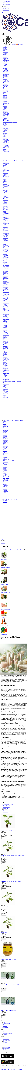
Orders (4, 1024)
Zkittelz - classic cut (5, 932)
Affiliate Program (7, 1048)
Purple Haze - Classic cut (6, 906)
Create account (6, 1023)
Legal (4, 1049)
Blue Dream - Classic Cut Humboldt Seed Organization (12, 855)
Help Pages (5, 1031)
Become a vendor (7, 1047)
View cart (3, 543)
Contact (5, 1034)
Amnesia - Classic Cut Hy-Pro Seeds (8, 830)
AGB (8, 1069)
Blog (4, 1041)
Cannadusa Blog (6, 1)
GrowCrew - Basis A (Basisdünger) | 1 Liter (10, 984)
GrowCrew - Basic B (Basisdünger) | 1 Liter (10, 1010)
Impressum (3, 1069)
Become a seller (6, 4)
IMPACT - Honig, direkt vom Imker (8, 959)
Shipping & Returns (7, 1033)
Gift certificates (6, 2)
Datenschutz (13, 1069)
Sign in (4, 1022)
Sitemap (5, 1042)
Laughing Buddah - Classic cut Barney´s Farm (11, 881)
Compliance (19, 1069)
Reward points (6, 1040)
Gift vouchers (6, 1039)
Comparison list (6, 1027)
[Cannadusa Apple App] (7, 1058)
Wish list (5, 1026)
